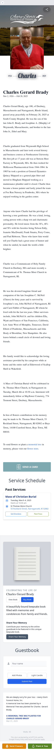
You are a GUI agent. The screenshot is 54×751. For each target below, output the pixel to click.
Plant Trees (38, 514)
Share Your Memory (17, 636)
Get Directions (16, 514)
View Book (13, 599)
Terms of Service (34, 739)
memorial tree (34, 444)
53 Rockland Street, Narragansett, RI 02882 (29, 508)
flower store (32, 448)
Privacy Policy (20, 739)
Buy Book (27, 599)
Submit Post (27, 681)
